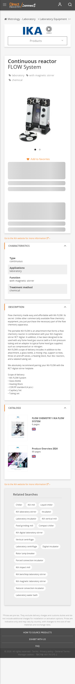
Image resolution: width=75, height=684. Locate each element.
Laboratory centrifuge (26, 546)
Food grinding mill (24, 525)
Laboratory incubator (26, 518)
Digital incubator (51, 546)
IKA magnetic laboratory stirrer (31, 581)
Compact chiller (46, 525)
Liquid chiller (46, 504)
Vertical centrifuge (25, 539)
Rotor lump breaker (25, 553)
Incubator (46, 511)
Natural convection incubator (30, 588)
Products (36, 41)
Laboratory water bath (27, 595)
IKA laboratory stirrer (26, 511)
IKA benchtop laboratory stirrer (31, 574)
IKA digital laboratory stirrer (29, 532)
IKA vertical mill (49, 518)
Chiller (19, 504)
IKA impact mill (23, 567)
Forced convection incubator (29, 560)
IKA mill (31, 504)
